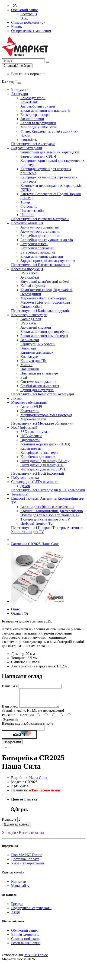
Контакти (18, 881)
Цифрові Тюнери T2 (36, 523)
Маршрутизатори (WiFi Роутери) (46, 415)
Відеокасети (30, 440)
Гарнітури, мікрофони (37, 344)
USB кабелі (29, 273)
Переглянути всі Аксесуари (33, 144)
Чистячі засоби (32, 211)
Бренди (17, 904)
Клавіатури (29, 357)
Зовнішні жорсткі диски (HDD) (45, 444)
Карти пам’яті (31, 448)
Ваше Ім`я (10, 686)
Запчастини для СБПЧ (38, 156)
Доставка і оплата (25, 859)
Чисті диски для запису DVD (43, 469)
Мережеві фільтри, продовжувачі (46, 302)
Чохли (25, 135)
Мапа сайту (20, 886)
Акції (15, 912)
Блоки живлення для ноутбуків (44, 331)
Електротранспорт (35, 115)
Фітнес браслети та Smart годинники (49, 131)
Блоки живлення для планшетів (45, 110)
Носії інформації (24, 427)
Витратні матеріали (26, 148)
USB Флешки (31, 436)
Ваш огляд (10, 706)
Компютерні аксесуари (29, 315)
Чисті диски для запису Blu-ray (44, 461)
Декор (25, 486)
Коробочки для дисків (37, 457)
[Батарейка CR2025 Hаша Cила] (37, 601)
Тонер (25, 202)
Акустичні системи (35, 327)
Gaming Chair (30, 319)
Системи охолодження (38, 382)
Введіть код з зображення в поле (27, 723)
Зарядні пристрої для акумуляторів (47, 261)
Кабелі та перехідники (38, 123)
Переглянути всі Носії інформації (37, 473)
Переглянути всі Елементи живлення (40, 265)
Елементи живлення (27, 223)
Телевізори (19, 494)
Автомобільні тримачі (37, 106)
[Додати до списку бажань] (4, 747)
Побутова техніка (25, 477)
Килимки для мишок (36, 352)
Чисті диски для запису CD (42, 465)
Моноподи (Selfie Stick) (38, 127)
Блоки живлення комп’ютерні (44, 336)
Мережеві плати (33, 419)
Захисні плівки (32, 119)
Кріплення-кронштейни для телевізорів (51, 511)
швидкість (28, 140)
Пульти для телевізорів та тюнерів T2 (49, 515)
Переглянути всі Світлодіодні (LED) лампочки (48, 490)
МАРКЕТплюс (36, 955)
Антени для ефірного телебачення (47, 507)
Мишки (26, 365)
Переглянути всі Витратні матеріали (40, 219)
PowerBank (29, 102)
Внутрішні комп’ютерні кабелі (44, 281)
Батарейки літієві (34, 244)
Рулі (23, 377)
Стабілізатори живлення (39, 386)
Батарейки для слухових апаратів (46, 240)
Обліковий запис (24, 930)
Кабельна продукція (27, 269)
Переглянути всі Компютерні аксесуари (42, 394)
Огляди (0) (19, 613)
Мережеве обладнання (29, 402)
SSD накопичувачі (34, 432)
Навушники (29, 369)
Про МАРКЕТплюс (26, 855)
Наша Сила (38, 778)
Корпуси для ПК (33, 361)
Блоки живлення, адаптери (41, 256)
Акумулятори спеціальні (39, 227)
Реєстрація (28, 14)
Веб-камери (29, 340)
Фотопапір (28, 206)
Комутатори (29, 411)
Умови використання (28, 863)
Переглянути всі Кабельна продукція (40, 311)
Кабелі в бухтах (32, 286)
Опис (15, 609)
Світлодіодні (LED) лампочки (34, 482)
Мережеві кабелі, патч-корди (43, 298)
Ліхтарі (17, 398)
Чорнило (27, 215)
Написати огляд (31, 833)
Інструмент (20, 90)
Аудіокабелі (29, 277)
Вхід (24, 18)
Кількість (9, 819)
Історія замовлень (25, 934)
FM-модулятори (32, 98)
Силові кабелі (31, 306)
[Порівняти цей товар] (8, 747)
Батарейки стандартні (37, 252)
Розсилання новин (25, 943)
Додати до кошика (16, 824)
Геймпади (28, 348)
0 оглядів (9, 833)
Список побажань (25, 939)
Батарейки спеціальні (37, 248)
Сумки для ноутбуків (37, 390)
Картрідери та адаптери (39, 452)
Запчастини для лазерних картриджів (50, 152)
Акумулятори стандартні (40, 231)
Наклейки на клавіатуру (39, 373)
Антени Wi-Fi (31, 407)
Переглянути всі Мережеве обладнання (42, 423)
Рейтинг (8, 715)
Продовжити (12, 742)
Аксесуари (19, 94)
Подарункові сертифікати (31, 908)
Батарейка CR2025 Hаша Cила (35, 544)
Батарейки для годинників (41, 236)
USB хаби (28, 323)
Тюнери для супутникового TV (45, 519)
